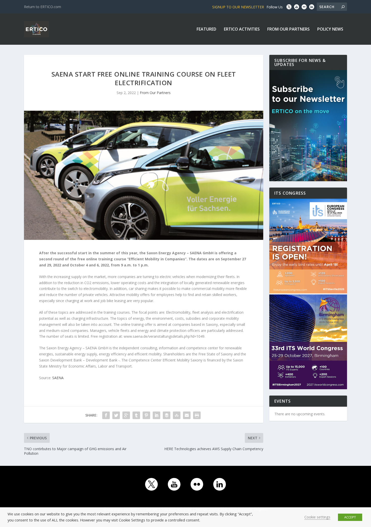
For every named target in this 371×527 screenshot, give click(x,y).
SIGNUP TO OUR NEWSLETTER (238, 7)
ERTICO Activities (242, 29)
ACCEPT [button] (350, 517)
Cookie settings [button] (317, 516)
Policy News (330, 29)
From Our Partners (288, 29)
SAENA (58, 377)
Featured (206, 29)
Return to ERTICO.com (42, 6)
